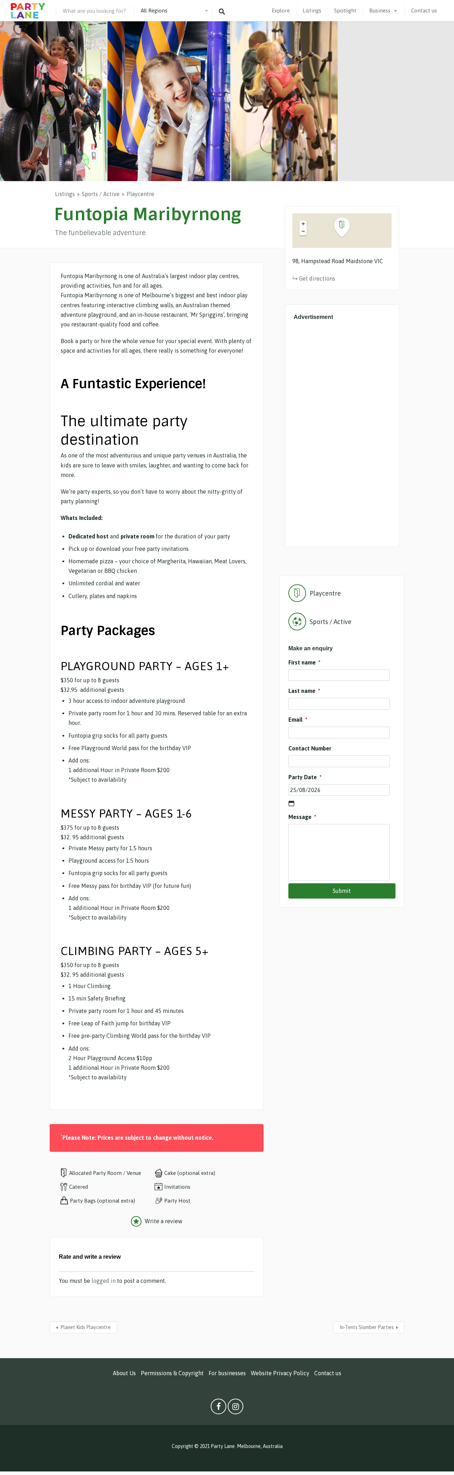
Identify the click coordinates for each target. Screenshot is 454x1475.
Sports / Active (101, 194)
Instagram (235, 1408)
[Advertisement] (342, 431)
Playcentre (140, 194)
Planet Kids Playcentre (85, 1327)
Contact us (424, 10)
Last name (304, 691)
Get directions (317, 278)
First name (304, 662)
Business (380, 10)
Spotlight (345, 10)
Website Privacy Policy (280, 1373)
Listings (312, 10)
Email (297, 719)
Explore (281, 10)
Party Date (304, 777)
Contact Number (309, 748)
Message (302, 817)
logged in (104, 1281)
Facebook (218, 1408)
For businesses (227, 1373)
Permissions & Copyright (172, 1373)
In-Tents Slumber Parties (367, 1327)
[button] (346, 227)
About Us (124, 1373)
